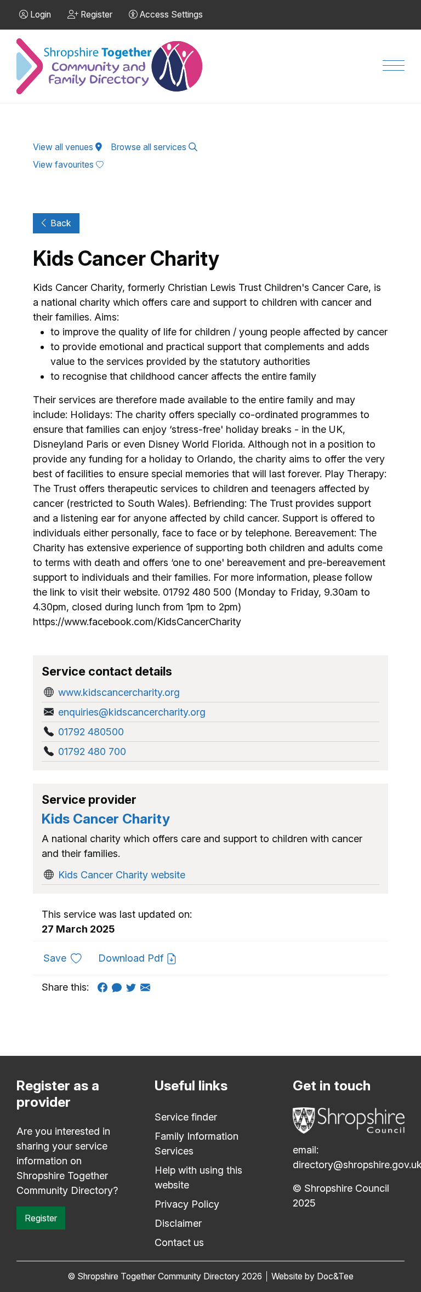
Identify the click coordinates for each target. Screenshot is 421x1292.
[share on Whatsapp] (119, 987)
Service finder (186, 1117)
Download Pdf (132, 958)
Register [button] (95, 14)
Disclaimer (178, 1223)
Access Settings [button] (170, 14)
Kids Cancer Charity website (121, 875)
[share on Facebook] (105, 987)
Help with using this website (198, 1177)
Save (66, 958)
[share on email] (147, 987)
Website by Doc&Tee (312, 1276)
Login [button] (39, 14)
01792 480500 (91, 732)
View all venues (64, 147)
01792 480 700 (92, 751)
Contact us (179, 1242)
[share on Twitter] (133, 987)
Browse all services (150, 147)
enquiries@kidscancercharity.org (132, 712)
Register (41, 1218)
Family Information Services (196, 1143)
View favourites (64, 164)
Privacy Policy (187, 1204)
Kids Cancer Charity (106, 818)
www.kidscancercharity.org (119, 692)
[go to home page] (110, 66)
